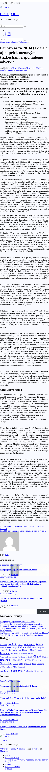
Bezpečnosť (5, 565)
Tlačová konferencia (19, 667)
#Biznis (14, 68)
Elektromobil (24, 647)
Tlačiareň (9, 667)
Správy (15, 42)
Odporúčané (33, 656)
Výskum (36, 671)
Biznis (3, 42)
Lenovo (9, 42)
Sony (21, 664)
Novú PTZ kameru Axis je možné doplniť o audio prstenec (23, 635)
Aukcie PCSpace (12, 758)
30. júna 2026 (5, 691)
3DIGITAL (3, 645)
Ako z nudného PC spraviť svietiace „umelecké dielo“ (21, 624)
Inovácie (5, 653)
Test (2, 666)
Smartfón (6, 663)
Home (7, 755)
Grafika (9, 650)
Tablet (34, 664)
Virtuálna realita (28, 671)
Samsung (17, 659)
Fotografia (40, 648)
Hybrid (33, 650)
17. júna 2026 (5, 703)
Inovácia (39, 650)
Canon (8, 647)
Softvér (15, 664)
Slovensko (28, 660)
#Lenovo (21, 68)
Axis (2, 593)
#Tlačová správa (6, 70)
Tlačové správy (24, 42)
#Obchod (30, 68)
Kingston (10, 722)
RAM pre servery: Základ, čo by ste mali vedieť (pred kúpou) (24, 633)
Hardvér (15, 650)
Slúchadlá (38, 660)
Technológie (11, 577)
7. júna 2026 (5, 734)
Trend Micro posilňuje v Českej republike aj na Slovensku (23, 531)
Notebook (21, 657)
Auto (20, 645)
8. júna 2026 (5, 720)
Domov (8, 33)
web (41, 671)
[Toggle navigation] (1, 24)
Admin (6, 555)
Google (2, 650)
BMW (2, 648)
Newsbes (35, 749)
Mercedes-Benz (5, 657)
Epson (34, 648)
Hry (20, 650)
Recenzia (5, 659)
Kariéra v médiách (12, 767)
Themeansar (5, 751)
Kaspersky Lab (15, 653)
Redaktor (14, 575)
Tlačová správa (11, 670)
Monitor (14, 657)
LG (36, 653)
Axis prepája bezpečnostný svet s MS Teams (18, 570)
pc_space (9, 13)
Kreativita (11, 693)
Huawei (25, 650)
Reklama (8, 769)
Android (12, 644)
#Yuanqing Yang (20, 70)
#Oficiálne (39, 68)
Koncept (24, 653)
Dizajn (14, 647)
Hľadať (8, 35)
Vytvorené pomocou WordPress (13, 749)
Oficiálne (45, 657)
